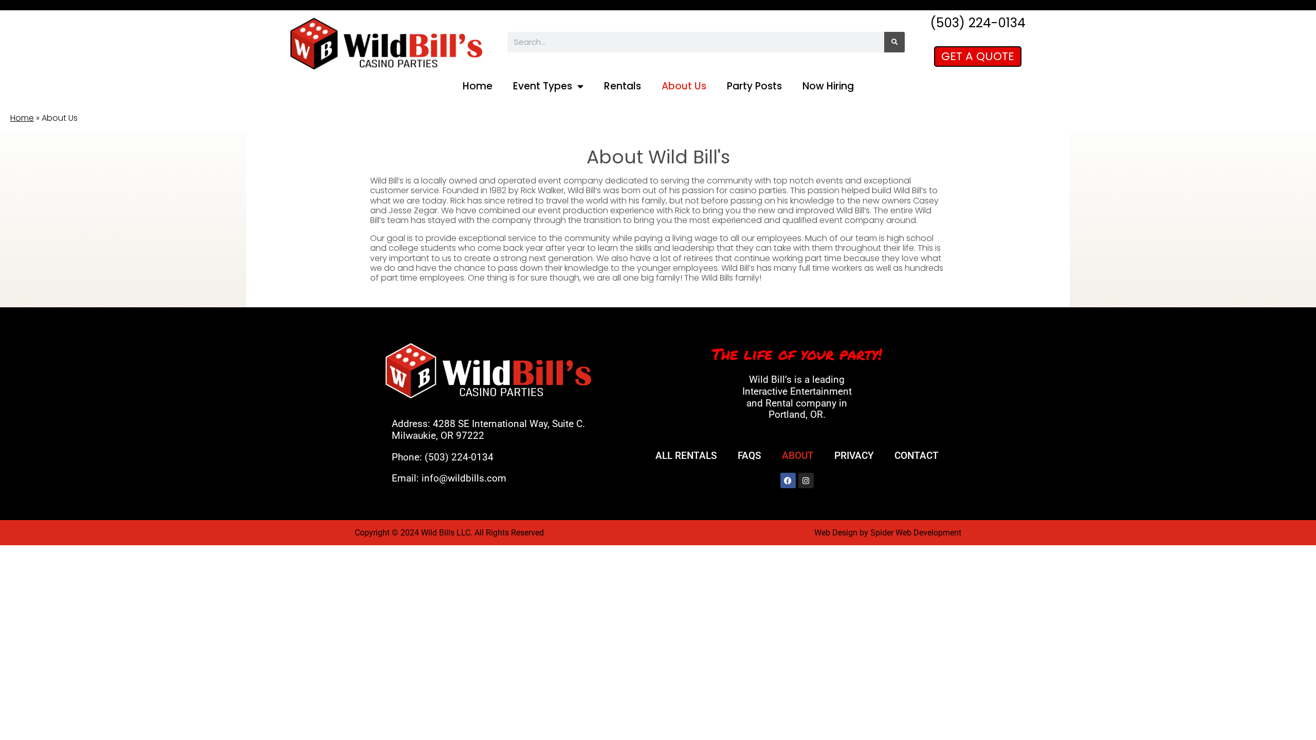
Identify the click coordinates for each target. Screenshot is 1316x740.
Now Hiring (828, 86)
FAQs (749, 455)
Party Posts (754, 86)
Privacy (854, 455)
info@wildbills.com (464, 478)
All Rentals (686, 455)
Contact (916, 455)
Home (477, 86)
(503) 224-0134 (459, 457)
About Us (684, 86)
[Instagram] (806, 480)
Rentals (622, 86)
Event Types (542, 86)
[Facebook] (788, 480)
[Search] (894, 42)
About (798, 455)
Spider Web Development (915, 533)
